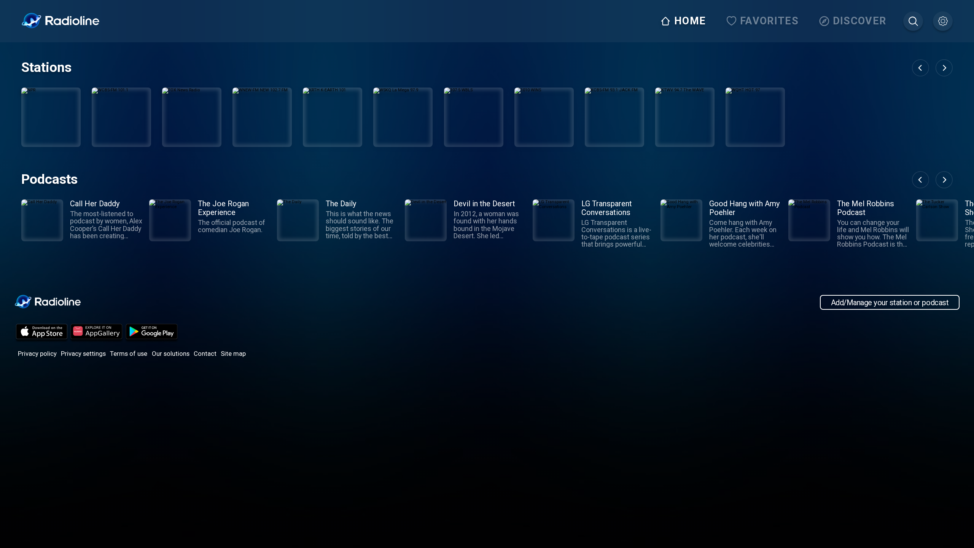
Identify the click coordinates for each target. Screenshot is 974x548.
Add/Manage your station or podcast (890, 302)
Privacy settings (83, 353)
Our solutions (170, 353)
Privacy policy (37, 353)
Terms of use (128, 353)
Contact (205, 353)
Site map (233, 353)
